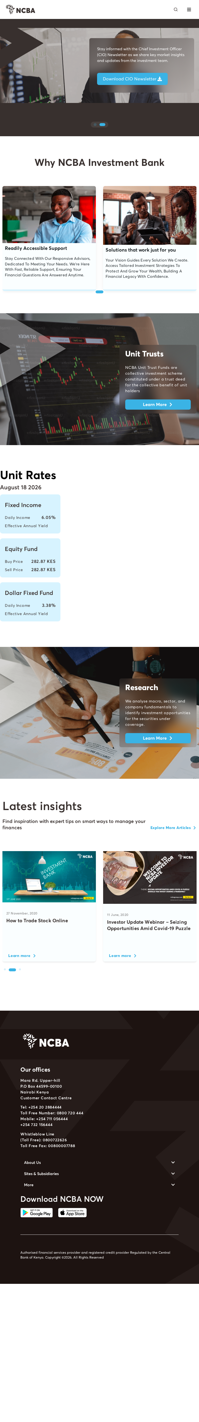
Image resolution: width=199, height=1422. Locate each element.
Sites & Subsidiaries (41, 1173)
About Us (32, 1162)
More (28, 1184)
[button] (189, 9)
